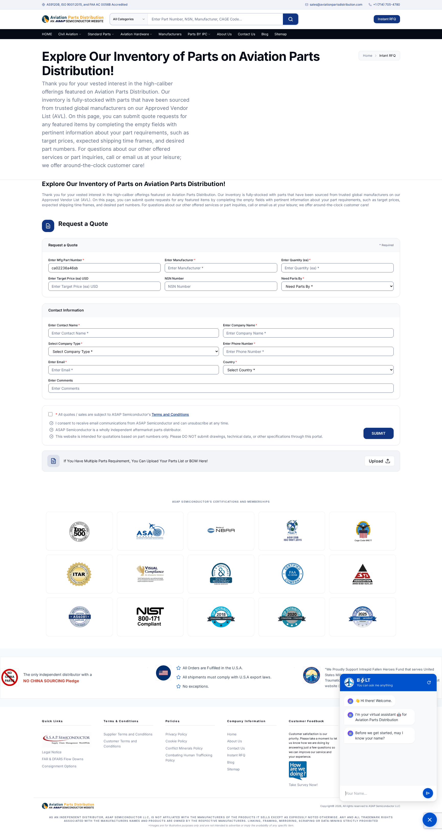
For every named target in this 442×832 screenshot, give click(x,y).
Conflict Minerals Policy (184, 748)
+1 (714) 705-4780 (386, 4)
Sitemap (280, 34)
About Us (224, 34)
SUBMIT (378, 433)
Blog (264, 34)
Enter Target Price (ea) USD (68, 278)
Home (367, 55)
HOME (47, 34)
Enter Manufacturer (180, 260)
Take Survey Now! (303, 785)
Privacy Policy (176, 734)
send (428, 793)
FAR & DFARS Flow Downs (62, 759)
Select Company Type (65, 343)
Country (230, 362)
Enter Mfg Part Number (66, 260)
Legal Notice (52, 752)
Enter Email (57, 362)
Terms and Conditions (170, 414)
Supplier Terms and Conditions (128, 734)
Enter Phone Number (239, 343)
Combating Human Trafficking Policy (188, 757)
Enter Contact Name (64, 325)
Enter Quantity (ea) (296, 260)
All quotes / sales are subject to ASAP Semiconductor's (122, 414)
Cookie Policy (176, 741)
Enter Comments (60, 380)
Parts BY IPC (197, 34)
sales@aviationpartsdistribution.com (336, 4)
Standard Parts (99, 34)
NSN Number (174, 278)
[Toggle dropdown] (80, 34)
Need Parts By (292, 278)
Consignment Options (59, 766)
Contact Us (246, 34)
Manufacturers (170, 34)
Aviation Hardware (134, 34)
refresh (429, 682)
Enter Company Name (240, 325)
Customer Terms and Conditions (120, 743)
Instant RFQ (387, 19)
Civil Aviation (68, 34)
